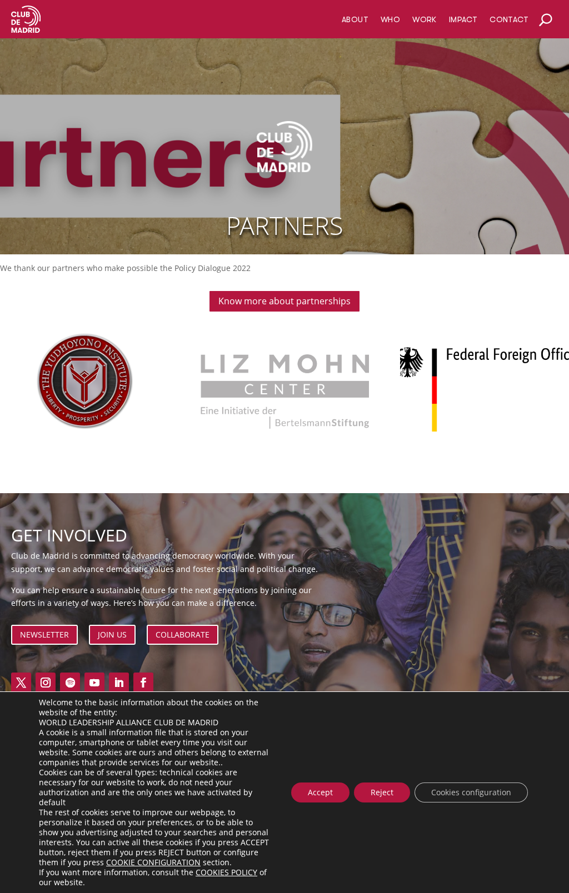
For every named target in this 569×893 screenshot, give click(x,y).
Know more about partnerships (284, 301)
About (355, 20)
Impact (463, 20)
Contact (509, 20)
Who (390, 20)
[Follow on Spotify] (70, 683)
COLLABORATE (182, 634)
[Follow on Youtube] (94, 683)
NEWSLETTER (44, 634)
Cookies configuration (471, 792)
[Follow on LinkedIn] (119, 683)
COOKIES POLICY (226, 872)
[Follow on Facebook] (143, 683)
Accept (320, 792)
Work (424, 20)
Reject (382, 792)
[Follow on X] (21, 683)
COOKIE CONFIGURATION (153, 862)
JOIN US (112, 634)
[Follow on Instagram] (46, 683)
